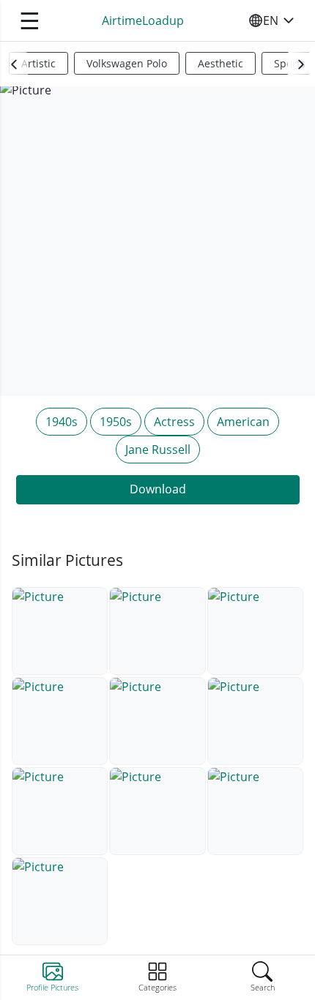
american (243, 422)
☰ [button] (29, 20)
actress (174, 422)
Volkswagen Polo (126, 63)
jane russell (157, 449)
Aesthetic (220, 63)
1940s (61, 422)
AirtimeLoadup (143, 20)
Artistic (38, 63)
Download (158, 489)
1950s (116, 422)
